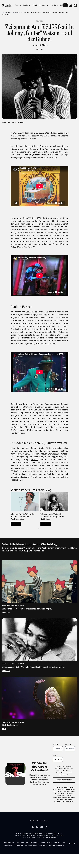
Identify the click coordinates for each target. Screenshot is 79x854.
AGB (64, 842)
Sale (62, 5)
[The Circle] (6, 5)
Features (15, 12)
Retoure (57, 842)
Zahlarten (20, 842)
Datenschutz (8, 845)
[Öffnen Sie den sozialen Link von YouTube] (42, 827)
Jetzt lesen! (16, 524)
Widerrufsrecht (46, 842)
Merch (35, 5)
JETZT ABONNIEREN (64, 780)
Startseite (6, 12)
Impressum (19, 845)
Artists (18, 5)
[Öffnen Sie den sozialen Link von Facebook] (33, 827)
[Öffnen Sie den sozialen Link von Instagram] (37, 827)
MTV (47, 421)
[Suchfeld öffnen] (65, 5)
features (6, 613)
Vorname (68, 744)
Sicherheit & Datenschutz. (64, 801)
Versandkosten (9, 842)
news (4, 729)
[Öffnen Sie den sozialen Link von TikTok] (46, 827)
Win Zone (54, 5)
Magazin (43, 5)
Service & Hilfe (32, 842)
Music (25, 5)
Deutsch (72, 844)
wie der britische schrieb (38, 474)
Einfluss (34, 460)
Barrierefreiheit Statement (36, 845)
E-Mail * (56, 744)
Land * (55, 755)
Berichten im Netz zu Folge (41, 323)
